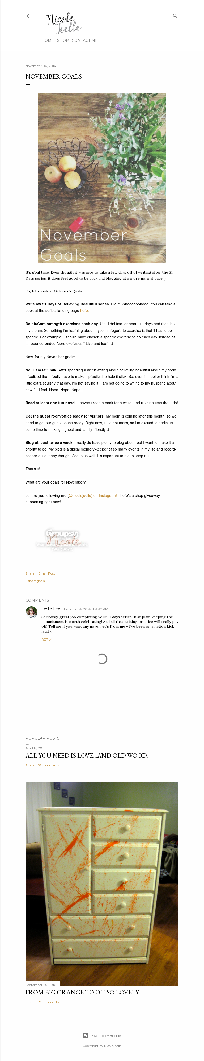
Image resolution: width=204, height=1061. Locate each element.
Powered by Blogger (106, 1036)
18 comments (48, 765)
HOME (47, 40)
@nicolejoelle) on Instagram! (93, 495)
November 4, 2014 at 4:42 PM (85, 609)
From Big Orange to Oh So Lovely (82, 992)
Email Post (46, 573)
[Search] (175, 15)
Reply (46, 639)
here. (85, 310)
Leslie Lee (50, 608)
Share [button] (30, 573)
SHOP (63, 40)
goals (41, 581)
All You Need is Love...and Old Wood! (87, 755)
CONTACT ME (85, 40)
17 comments (48, 1002)
